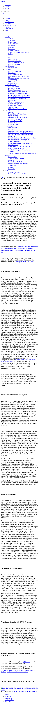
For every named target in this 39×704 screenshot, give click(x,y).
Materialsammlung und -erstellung (18, 78)
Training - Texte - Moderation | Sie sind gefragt (22, 153)
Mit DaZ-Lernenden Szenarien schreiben (20, 134)
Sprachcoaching (13, 115)
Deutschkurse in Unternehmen (17, 114)
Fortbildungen (9, 29)
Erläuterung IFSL (13, 59)
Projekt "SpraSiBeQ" (14, 64)
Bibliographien (12, 100)
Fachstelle (8, 5)
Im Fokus (11, 47)
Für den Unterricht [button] (10, 85)
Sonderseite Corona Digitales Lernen (19, 52)
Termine (10, 38)
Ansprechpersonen (14, 124)
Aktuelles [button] (7, 37)
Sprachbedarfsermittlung (15, 74)
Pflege (6, 30)
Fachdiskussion (9, 22)
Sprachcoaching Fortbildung (16, 148)
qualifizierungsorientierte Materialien (19, 95)
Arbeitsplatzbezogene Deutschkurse (19, 150)
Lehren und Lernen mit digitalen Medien (20, 131)
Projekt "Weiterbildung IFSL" (17, 62)
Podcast (10, 54)
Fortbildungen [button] (9, 126)
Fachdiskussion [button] (9, 66)
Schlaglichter (12, 165)
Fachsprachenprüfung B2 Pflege (18, 174)
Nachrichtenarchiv (13, 44)
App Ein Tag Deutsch (14, 172)
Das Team (11, 160)
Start (2, 177)
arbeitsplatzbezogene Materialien (18, 93)
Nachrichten (12, 42)
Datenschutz (8, 698)
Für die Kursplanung (14, 71)
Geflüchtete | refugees (14, 88)
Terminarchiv (12, 40)
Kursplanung (8, 23)
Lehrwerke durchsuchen (15, 90)
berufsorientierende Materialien (17, 92)
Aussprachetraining (14, 141)
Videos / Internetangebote (16, 102)
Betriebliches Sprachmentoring (17, 117)
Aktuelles (7, 18)
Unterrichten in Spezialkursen (17, 98)
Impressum (8, 696)
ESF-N (25, 662)
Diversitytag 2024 (13, 50)
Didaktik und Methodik (15, 105)
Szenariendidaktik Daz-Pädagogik (18, 139)
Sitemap (7, 695)
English (3, 13)
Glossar (7, 8)
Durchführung (12, 80)
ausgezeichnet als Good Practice (18, 163)
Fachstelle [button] (8, 155)
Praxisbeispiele (12, 83)
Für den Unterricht (10, 25)
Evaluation (11, 81)
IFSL (6, 20)
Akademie (11, 151)
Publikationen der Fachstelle (16, 162)
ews (29, 662)
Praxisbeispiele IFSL (14, 61)
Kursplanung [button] (8, 69)
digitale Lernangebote (14, 104)
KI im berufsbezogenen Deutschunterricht (20, 133)
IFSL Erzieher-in (13, 145)
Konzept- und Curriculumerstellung (19, 76)
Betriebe (7, 27)
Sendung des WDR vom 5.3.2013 (25, 261)
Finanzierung (12, 73)
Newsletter (11, 45)
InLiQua (10, 129)
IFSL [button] (6, 56)
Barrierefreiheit (9, 700)
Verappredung (12, 107)
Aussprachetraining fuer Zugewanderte (20, 143)
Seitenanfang (8, 701)
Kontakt (7, 6)
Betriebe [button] (7, 110)
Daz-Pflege (11, 136)
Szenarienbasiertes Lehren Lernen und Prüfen (22, 138)
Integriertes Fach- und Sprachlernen (19, 97)
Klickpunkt (11, 49)
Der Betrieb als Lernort (15, 119)
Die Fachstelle (12, 157)
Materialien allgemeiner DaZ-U (17, 109)
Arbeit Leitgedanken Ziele (16, 158)
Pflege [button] (6, 170)
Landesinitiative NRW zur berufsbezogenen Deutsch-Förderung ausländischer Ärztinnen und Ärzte (18, 671)
